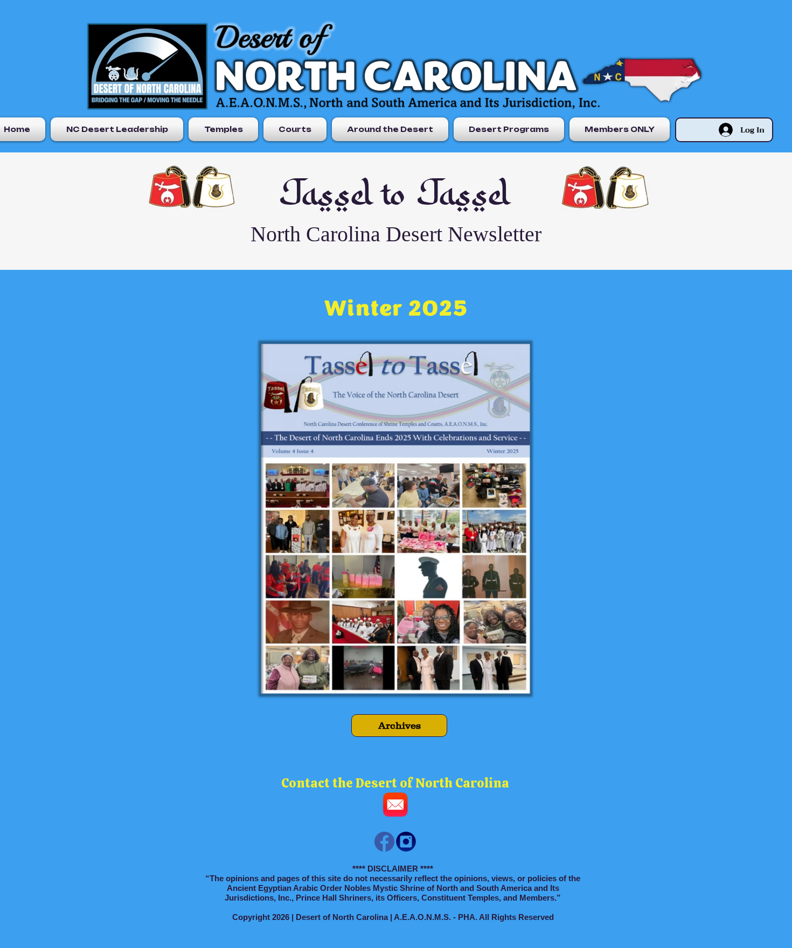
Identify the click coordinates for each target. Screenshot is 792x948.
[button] (117, 129)
